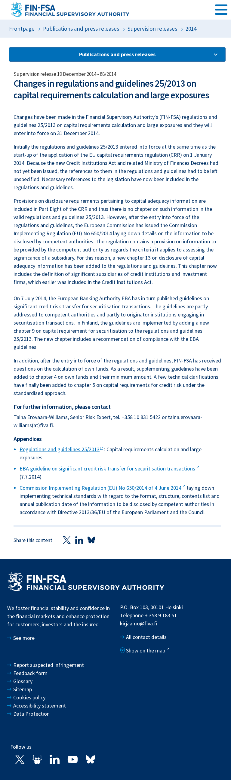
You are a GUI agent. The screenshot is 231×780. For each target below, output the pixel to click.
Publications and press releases (81, 28)
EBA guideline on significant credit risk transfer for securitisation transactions (107, 468)
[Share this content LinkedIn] (79, 540)
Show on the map (145, 650)
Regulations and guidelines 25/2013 (60, 449)
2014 (191, 28)
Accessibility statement (39, 705)
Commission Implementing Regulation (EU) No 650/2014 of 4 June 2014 (100, 487)
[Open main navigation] (221, 9)
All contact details (146, 637)
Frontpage (22, 28)
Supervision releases (152, 28)
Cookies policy (29, 697)
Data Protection (31, 713)
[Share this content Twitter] (67, 540)
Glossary (22, 681)
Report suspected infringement (49, 664)
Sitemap (22, 689)
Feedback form (30, 673)
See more (24, 637)
